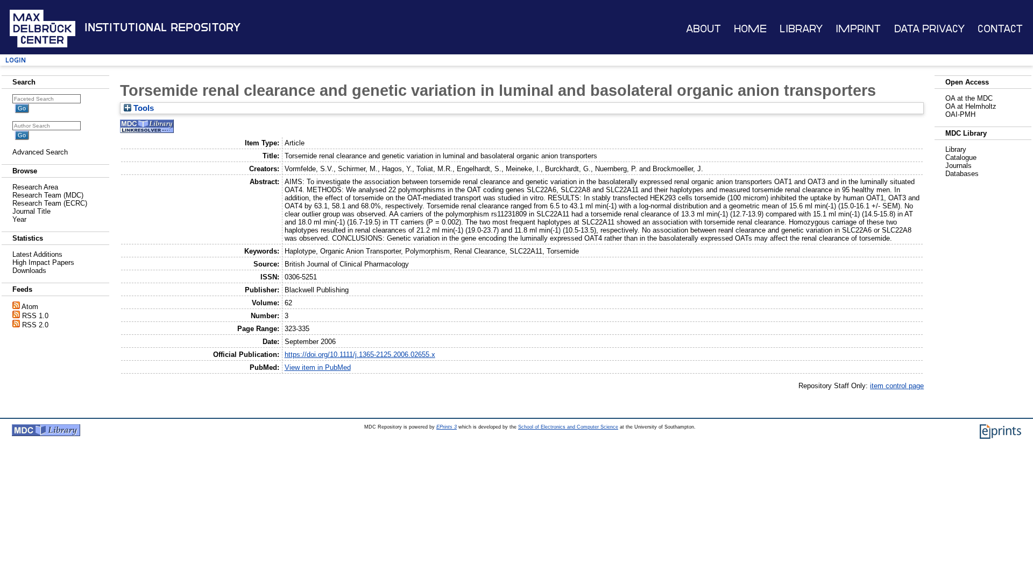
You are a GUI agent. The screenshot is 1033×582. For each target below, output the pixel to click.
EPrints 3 (446, 427)
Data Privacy (929, 29)
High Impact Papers (43, 262)
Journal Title (31, 211)
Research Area (35, 187)
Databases (962, 174)
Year (19, 219)
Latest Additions (37, 254)
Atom (30, 307)
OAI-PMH (960, 114)
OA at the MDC (969, 98)
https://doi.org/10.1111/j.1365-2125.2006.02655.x (360, 354)
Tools (142, 108)
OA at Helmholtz (970, 106)
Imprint (858, 29)
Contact (1000, 29)
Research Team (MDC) (47, 195)
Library (801, 29)
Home (750, 29)
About (703, 29)
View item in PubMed (318, 367)
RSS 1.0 (35, 316)
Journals (958, 166)
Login (15, 60)
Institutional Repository (162, 27)
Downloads (29, 271)
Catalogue (961, 157)
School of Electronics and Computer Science (568, 427)
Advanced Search (40, 152)
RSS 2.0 (35, 325)
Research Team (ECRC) (49, 203)
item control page (897, 386)
